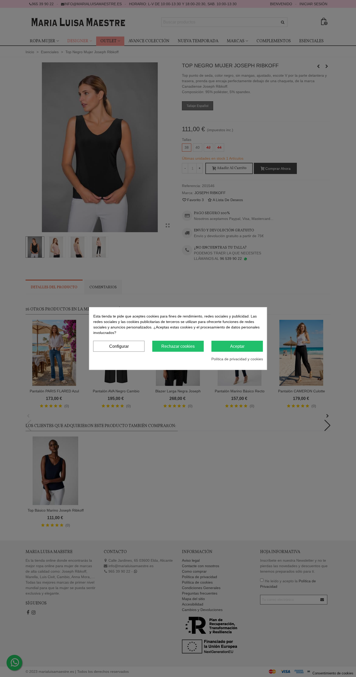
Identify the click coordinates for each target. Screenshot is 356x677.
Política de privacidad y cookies (237, 359)
